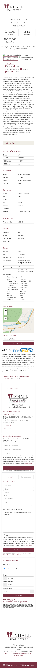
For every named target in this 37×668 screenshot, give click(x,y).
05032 (7, 379)
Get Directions (18, 343)
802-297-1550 (9, 414)
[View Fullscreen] (5, 318)
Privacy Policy (28, 463)
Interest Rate (7, 588)
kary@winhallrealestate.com (23, 653)
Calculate (18, 595)
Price (5, 575)
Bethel (27, 376)
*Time (5, 502)
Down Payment (8, 581)
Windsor (21, 376)
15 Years (16, 569)
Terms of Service (17, 554)
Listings (11, 376)
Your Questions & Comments (12, 509)
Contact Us (7, 426)
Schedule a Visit (26, 477)
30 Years (8, 569)
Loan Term (6, 564)
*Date (5, 495)
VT (16, 376)
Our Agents (7, 429)
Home (5, 376)
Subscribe (18, 468)
